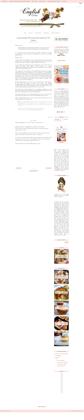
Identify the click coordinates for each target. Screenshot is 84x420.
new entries (18, 168)
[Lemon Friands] (61, 315)
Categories (58, 357)
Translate (59, 120)
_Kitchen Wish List (61, 366)
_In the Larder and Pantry (62, 362)
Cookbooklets (58, 355)
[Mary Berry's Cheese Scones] (61, 345)
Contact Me (4, 1)
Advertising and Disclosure (54, 1)
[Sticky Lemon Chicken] (61, 299)
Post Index (64, 1)
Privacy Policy (42, 1)
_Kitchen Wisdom (60, 360)
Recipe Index (34, 1)
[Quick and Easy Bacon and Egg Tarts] (61, 330)
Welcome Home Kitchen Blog (62, 353)
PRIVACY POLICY (61, 60)
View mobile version (33, 170)
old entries (48, 168)
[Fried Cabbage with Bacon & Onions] (61, 284)
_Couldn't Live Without (62, 364)
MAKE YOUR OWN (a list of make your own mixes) (19, 1)
